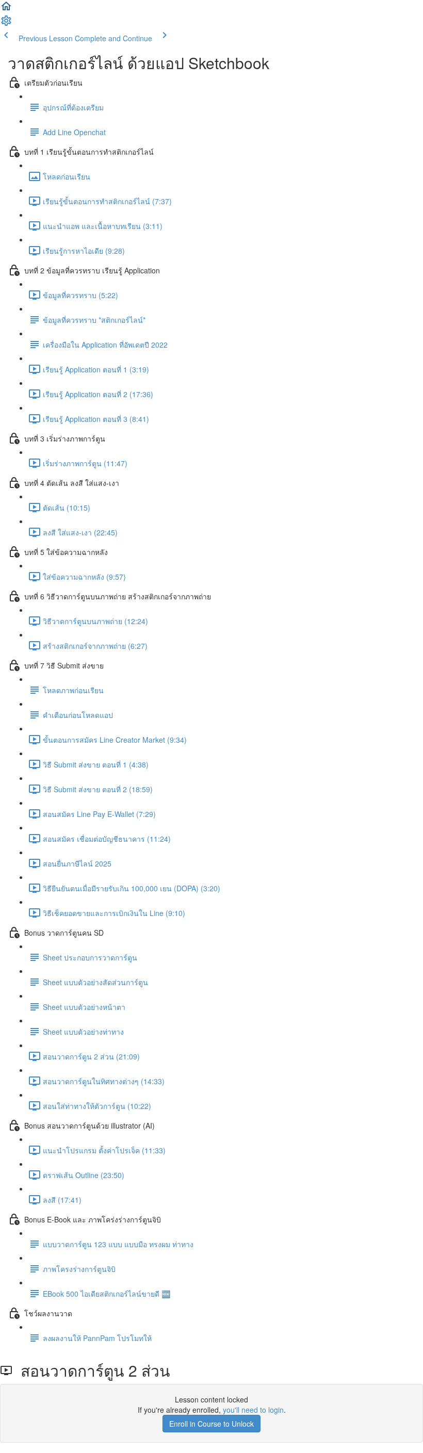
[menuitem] (6, 24)
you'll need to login (253, 1410)
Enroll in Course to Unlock (211, 1423)
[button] (6, 9)
